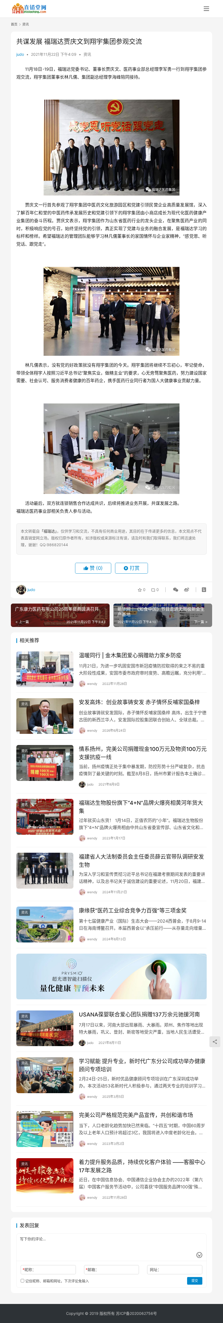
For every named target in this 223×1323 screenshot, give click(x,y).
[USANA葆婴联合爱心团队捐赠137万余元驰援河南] (44, 1028)
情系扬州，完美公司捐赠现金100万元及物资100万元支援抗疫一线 (143, 753)
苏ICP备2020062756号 (136, 1313)
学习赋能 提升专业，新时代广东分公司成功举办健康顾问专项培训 (142, 1065)
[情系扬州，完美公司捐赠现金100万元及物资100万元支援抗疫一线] (44, 763)
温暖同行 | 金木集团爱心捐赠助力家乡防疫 (130, 655)
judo (20, 54)
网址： (155, 1269)
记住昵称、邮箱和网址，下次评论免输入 (56, 1281)
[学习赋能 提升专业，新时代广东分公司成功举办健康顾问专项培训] (44, 1075)
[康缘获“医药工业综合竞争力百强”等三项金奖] (44, 924)
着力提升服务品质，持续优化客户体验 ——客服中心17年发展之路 (142, 1166)
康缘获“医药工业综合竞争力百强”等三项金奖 (133, 910)
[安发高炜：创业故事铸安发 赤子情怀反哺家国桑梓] (44, 716)
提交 (194, 1281)
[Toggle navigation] (206, 9)
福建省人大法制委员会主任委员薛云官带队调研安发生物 (141, 861)
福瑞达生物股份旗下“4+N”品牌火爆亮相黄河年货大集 (141, 807)
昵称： (29, 1269)
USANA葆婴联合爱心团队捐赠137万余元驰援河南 (139, 1014)
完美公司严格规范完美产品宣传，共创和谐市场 (136, 1115)
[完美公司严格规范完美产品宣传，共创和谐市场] (44, 1129)
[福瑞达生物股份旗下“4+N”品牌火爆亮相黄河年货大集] (44, 816)
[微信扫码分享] (176, 590)
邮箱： (92, 1269)
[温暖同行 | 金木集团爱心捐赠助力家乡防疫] (44, 669)
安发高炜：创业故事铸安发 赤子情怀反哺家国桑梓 (139, 702)
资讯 (87, 54)
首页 (14, 24)
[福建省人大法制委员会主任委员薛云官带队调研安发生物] (44, 870)
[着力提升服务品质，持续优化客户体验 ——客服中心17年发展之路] (44, 1176)
